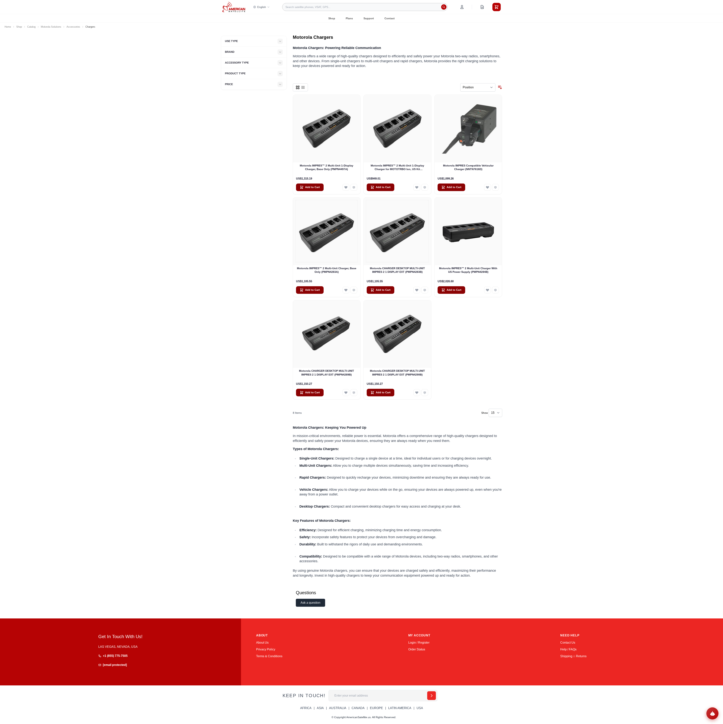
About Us (262, 642)
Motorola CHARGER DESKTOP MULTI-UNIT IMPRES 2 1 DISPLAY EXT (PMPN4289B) (326, 372)
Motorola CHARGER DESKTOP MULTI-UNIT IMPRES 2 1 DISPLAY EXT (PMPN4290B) (397, 372)
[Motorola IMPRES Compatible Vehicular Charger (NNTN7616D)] (468, 128)
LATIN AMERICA (399, 708)
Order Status (416, 649)
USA (420, 708)
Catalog (31, 26)
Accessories (73, 26)
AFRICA (306, 708)
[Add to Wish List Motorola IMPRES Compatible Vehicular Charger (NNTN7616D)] (487, 187)
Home (8, 26)
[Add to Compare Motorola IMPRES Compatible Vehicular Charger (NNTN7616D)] (495, 187)
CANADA (358, 708)
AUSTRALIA (337, 708)
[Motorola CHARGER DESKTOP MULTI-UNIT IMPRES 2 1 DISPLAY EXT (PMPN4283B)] (397, 231)
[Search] (443, 7)
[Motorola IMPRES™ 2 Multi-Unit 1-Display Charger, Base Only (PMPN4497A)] (326, 128)
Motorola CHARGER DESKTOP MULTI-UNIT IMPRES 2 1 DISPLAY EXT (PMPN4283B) (397, 270)
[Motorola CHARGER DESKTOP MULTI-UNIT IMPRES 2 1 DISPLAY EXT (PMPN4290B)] (397, 334)
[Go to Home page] (233, 7)
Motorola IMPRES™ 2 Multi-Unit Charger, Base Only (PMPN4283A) (326, 270)
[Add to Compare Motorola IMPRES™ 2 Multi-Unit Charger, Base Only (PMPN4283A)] (353, 290)
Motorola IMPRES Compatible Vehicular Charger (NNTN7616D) (468, 167)
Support (368, 18)
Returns (581, 656)
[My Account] (462, 7)
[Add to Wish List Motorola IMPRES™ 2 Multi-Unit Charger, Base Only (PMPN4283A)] (346, 290)
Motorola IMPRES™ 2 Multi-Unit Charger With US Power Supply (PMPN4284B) (468, 270)
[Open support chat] (712, 713)
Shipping (566, 656)
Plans (349, 18)
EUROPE (376, 708)
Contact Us (567, 642)
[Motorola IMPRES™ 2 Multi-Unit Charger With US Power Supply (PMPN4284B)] (468, 231)
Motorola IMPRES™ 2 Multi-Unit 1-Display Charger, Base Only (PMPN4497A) (326, 167)
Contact (389, 18)
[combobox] (365, 7)
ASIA (320, 708)
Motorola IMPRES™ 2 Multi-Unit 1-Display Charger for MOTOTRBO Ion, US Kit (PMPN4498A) (397, 167)
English (261, 7)
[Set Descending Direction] (500, 87)
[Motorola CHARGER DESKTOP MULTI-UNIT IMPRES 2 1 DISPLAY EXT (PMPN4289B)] (326, 334)
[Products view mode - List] (303, 87)
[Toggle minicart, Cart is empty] (496, 7)
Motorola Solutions (51, 26)
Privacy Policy (265, 649)
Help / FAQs (568, 649)
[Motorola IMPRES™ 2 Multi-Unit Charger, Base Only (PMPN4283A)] (326, 231)
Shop (331, 18)
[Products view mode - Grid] (297, 87)
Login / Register (418, 642)
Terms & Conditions (269, 656)
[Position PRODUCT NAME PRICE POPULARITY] (477, 87)
